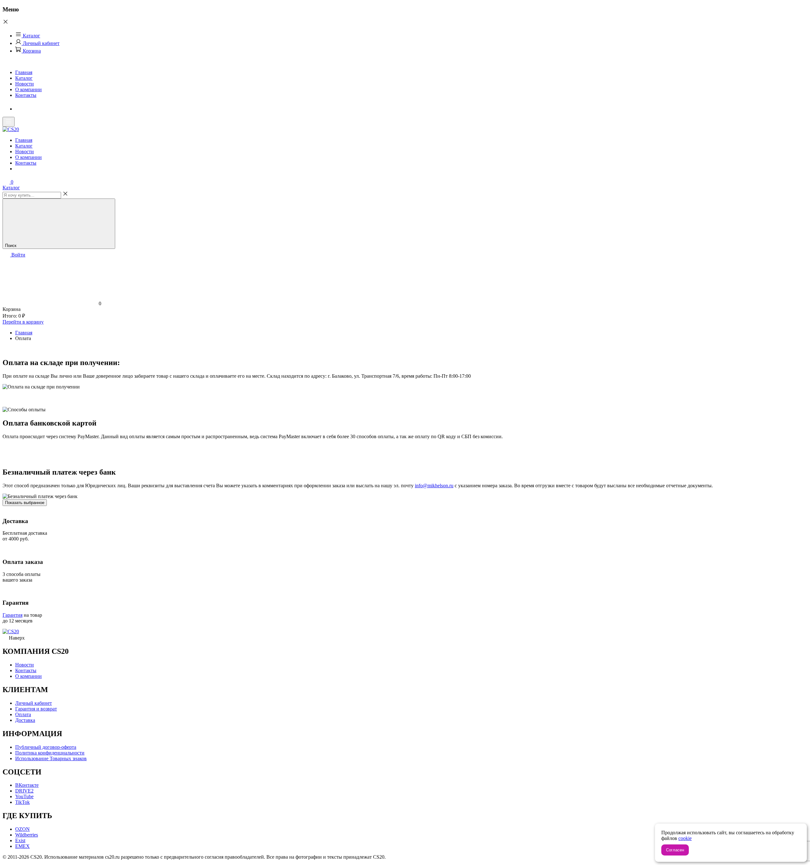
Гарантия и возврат (36, 708)
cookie (685, 838)
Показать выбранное (24, 502)
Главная (23, 72)
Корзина (31, 51)
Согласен (675, 850)
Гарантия (12, 615)
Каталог (31, 35)
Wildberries (26, 834)
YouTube (24, 796)
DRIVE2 (24, 790)
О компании (28, 89)
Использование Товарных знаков (51, 758)
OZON (22, 829)
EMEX (22, 846)
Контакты (25, 95)
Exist (20, 840)
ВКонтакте (27, 785)
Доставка (25, 720)
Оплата (23, 714)
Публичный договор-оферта (45, 747)
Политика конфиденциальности (49, 752)
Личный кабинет (40, 43)
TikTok (22, 802)
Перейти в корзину (23, 322)
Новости (24, 83)
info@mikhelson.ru (434, 485)
